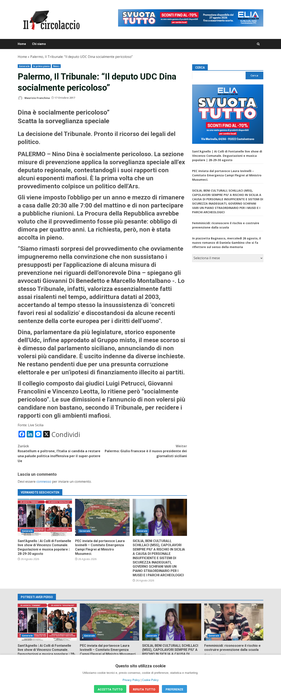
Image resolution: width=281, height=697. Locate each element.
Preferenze (174, 689)
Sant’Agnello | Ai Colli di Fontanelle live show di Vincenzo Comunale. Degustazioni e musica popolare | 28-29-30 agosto (45, 517)
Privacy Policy (131, 680)
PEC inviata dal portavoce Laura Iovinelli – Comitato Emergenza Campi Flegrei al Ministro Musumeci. (102, 517)
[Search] (258, 44)
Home (22, 44)
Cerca (200, 67)
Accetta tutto (110, 689)
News (56, 66)
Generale (24, 66)
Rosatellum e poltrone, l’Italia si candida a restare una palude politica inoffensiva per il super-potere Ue (59, 453)
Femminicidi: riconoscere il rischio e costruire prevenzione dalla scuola (233, 622)
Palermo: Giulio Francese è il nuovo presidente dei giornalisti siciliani (146, 451)
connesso (43, 481)
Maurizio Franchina (37, 98)
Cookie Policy (150, 680)
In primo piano (41, 66)
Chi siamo (39, 44)
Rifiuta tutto (144, 689)
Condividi (65, 434)
